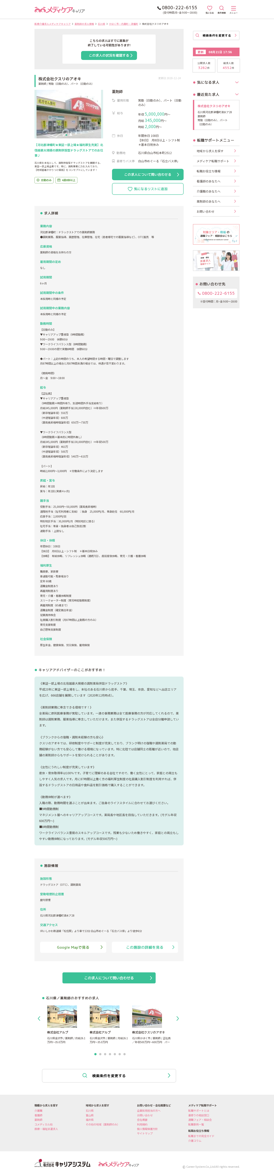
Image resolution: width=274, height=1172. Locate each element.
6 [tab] (120, 1054)
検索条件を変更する (109, 1075)
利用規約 (142, 1124)
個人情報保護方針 (147, 1129)
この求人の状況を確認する (109, 55)
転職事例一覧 (196, 1124)
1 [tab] (66, 135)
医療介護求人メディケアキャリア (52, 24)
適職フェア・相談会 (200, 1120)
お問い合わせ (145, 1115)
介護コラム (194, 1140)
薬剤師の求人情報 (84, 24)
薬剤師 (38, 1120)
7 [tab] (124, 1054)
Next (178, 1018)
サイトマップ (145, 1133)
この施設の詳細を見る (144, 947)
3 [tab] (105, 1054)
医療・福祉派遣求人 (46, 1129)
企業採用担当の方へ (148, 1110)
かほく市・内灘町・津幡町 (123, 24)
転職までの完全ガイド (201, 1136)
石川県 (101, 24)
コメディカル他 (43, 1124)
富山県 (90, 1115)
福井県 (90, 1120)
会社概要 (142, 1120)
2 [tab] (71, 135)
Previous (40, 1018)
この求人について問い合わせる (147, 174)
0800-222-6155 (218, 293)
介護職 (38, 1110)
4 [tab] (110, 1054)
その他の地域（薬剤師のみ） (103, 1124)
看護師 (38, 1115)
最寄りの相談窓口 (198, 1115)
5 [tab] (115, 1054)
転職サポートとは (198, 1110)
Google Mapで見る (73, 947)
